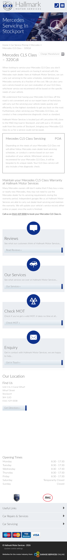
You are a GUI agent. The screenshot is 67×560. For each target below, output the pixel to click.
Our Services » (13, 286)
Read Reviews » (14, 250)
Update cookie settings (13, 548)
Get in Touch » (13, 362)
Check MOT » (13, 323)
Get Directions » (12, 408)
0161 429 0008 (19, 214)
